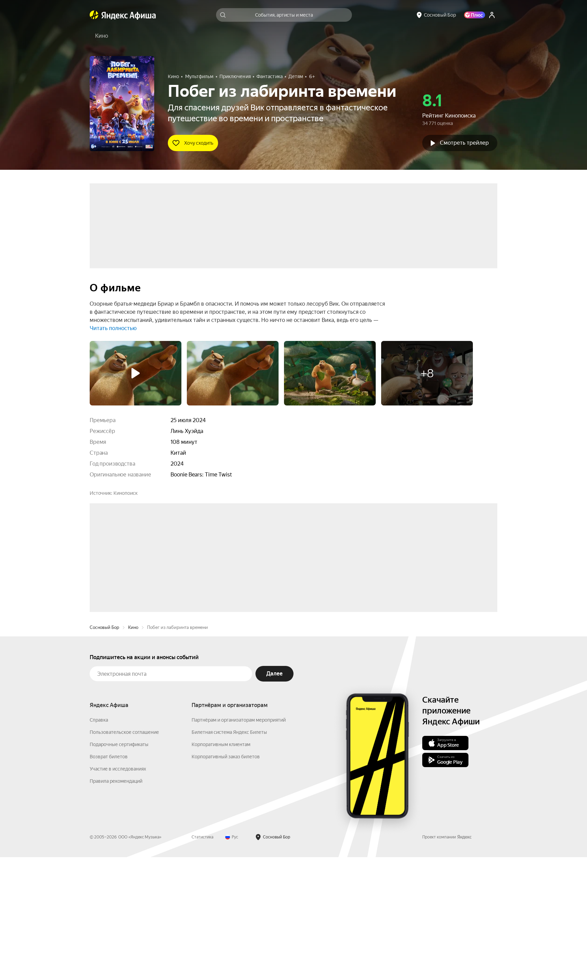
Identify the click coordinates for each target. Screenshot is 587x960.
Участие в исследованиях (118, 871)
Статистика (202, 940)
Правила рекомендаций (116, 884)
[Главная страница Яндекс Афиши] (94, 15)
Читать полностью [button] (113, 328)
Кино (133, 730)
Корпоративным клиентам (221, 847)
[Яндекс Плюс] (474, 15)
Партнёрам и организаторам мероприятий (239, 823)
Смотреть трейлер (464, 143)
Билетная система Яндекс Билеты (229, 835)
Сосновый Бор (104, 730)
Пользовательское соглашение (124, 835)
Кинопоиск (125, 493)
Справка (99, 823)
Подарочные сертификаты (119, 847)
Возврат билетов (109, 859)
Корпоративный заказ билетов (226, 859)
